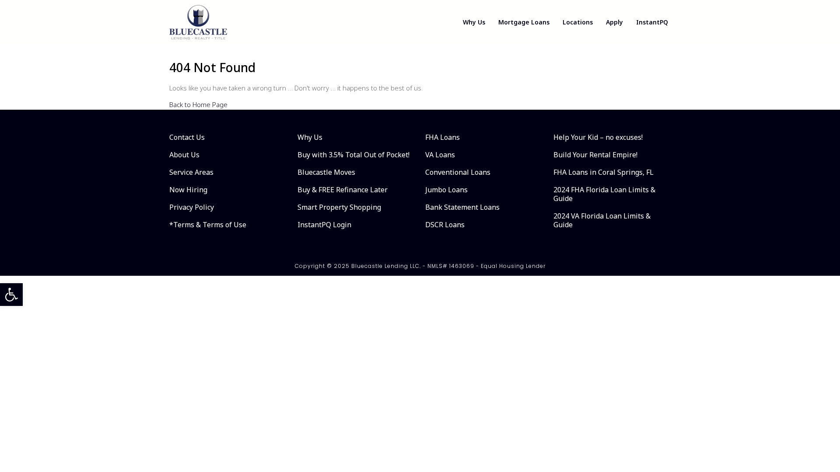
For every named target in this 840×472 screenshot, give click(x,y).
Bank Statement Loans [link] (462, 207)
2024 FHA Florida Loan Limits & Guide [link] (604, 194)
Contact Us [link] (187, 137)
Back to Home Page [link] (198, 104)
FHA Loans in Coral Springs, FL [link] (603, 172)
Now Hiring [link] (188, 189)
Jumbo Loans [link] (446, 189)
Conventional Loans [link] (457, 172)
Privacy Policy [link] (191, 207)
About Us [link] (184, 154)
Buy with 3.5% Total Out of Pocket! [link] (354, 154)
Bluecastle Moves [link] (326, 172)
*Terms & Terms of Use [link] (207, 224)
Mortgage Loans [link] (524, 22)
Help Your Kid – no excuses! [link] (598, 137)
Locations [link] (578, 22)
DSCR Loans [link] (445, 224)
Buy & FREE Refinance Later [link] (343, 189)
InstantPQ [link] (652, 22)
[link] (11, 294)
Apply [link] (614, 22)
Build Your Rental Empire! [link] (595, 154)
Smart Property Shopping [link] (339, 207)
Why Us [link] (474, 22)
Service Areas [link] (191, 172)
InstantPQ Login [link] (324, 224)
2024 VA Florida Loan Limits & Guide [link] (602, 220)
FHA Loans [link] (442, 137)
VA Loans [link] (440, 154)
